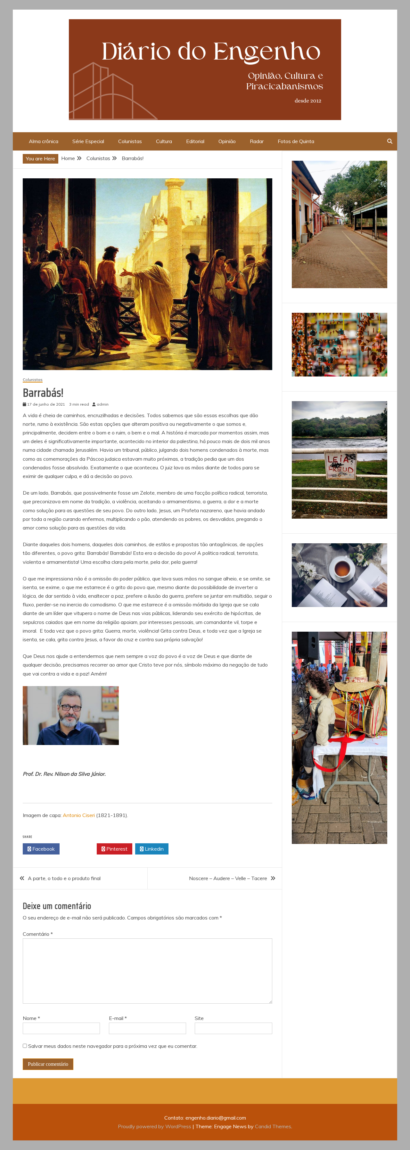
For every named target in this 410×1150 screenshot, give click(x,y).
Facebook (43, 849)
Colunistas (130, 141)
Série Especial (88, 141)
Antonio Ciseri (79, 815)
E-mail (118, 1018)
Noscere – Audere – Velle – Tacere (228, 878)
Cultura (164, 141)
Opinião (227, 141)
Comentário (38, 934)
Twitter (80, 849)
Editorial (195, 141)
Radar (257, 141)
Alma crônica (43, 141)
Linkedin (154, 849)
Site (199, 1018)
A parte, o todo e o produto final (64, 878)
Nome (31, 1018)
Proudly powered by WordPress (155, 1126)
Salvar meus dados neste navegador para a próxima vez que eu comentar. (112, 1046)
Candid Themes (273, 1126)
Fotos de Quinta (296, 141)
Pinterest (116, 849)
